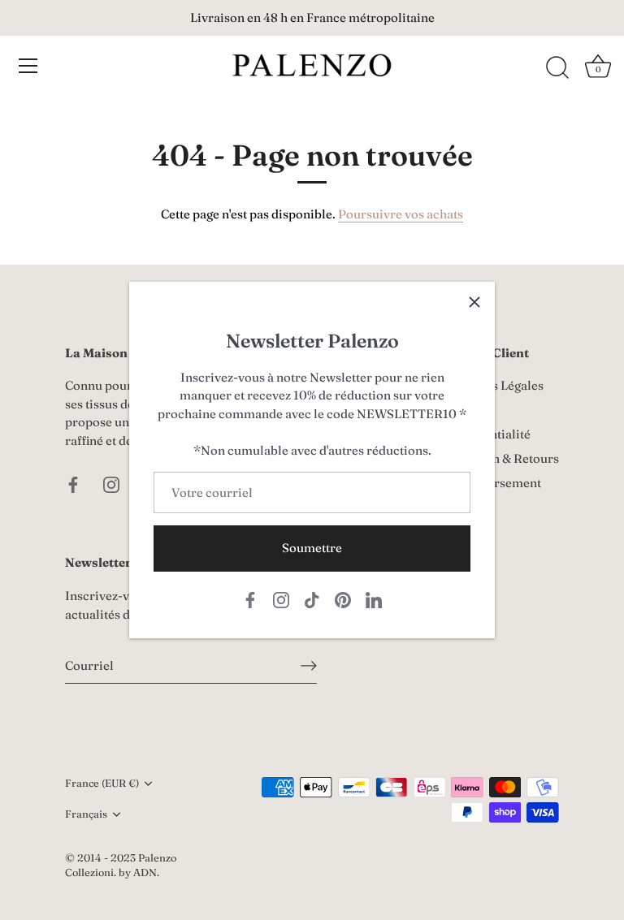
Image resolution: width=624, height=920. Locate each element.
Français (86, 814)
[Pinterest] (343, 598)
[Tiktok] (312, 598)
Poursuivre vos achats (400, 214)
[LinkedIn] (374, 598)
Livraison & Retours (502, 458)
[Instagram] (281, 598)
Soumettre (312, 547)
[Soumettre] (309, 666)
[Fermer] (474, 302)
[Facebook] (250, 598)
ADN (145, 872)
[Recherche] (557, 68)
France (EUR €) (102, 783)
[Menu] (28, 66)
